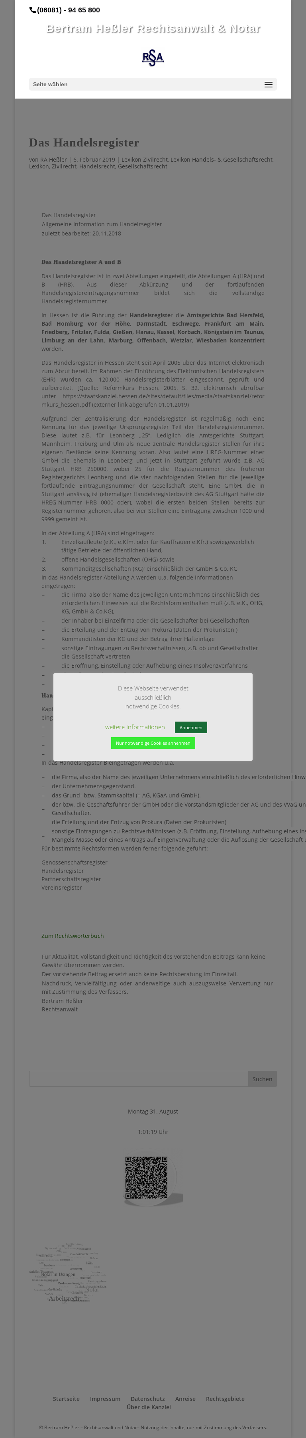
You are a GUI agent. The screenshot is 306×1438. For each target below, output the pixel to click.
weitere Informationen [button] (135, 727)
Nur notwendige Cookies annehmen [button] (153, 743)
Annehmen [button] (191, 727)
